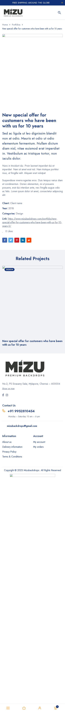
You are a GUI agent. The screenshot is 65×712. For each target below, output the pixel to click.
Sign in (39, 708)
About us (6, 442)
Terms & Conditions (12, 456)
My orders (38, 447)
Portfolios (16, 24)
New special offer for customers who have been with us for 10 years (32, 343)
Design (19, 213)
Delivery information (12, 447)
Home (5, 24)
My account (39, 442)
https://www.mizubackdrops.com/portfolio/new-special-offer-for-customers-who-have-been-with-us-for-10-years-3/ (32, 222)
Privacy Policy (9, 451)
